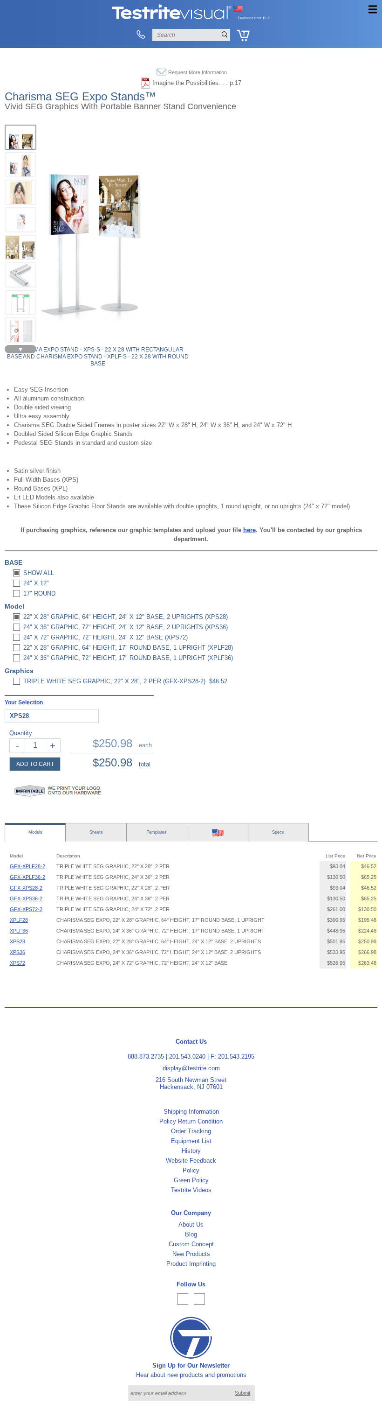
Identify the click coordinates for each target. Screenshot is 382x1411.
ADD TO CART (35, 764)
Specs (278, 832)
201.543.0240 (187, 1056)
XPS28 (17, 941)
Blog (191, 1234)
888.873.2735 (146, 1056)
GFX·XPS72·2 (26, 909)
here (249, 530)
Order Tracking (191, 1131)
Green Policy (191, 1180)
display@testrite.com (191, 1068)
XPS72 (17, 963)
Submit (242, 1393)
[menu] (372, 9)
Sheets (96, 832)
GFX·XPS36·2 (26, 898)
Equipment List (191, 1140)
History (191, 1150)
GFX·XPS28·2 (26, 888)
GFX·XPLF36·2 (27, 877)
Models (35, 832)
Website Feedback (191, 1160)
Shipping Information (191, 1111)
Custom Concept (191, 1244)
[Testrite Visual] (191, 18)
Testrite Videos (191, 1189)
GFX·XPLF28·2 (27, 866)
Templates (157, 832)
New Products (191, 1253)
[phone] (140, 35)
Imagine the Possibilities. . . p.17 (196, 82)
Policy (191, 1170)
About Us (191, 1224)
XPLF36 (19, 931)
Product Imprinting (191, 1263)
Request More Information (197, 72)
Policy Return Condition (191, 1121)
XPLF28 (19, 920)
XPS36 (17, 952)
